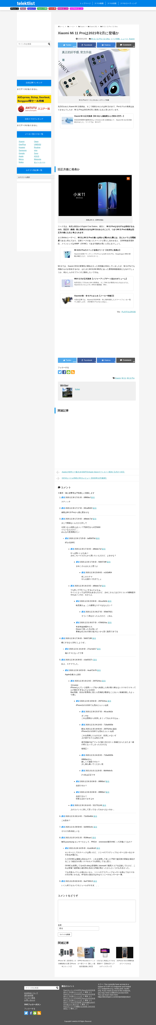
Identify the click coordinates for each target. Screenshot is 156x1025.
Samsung (22, 150)
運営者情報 (28, 995)
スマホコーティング (128, 3)
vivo (35, 150)
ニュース (124, 39)
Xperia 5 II (31, 9)
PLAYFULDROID (129, 312)
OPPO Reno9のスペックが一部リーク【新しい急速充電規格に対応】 (86, 963)
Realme (37, 147)
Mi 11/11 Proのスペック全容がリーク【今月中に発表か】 (97, 250)
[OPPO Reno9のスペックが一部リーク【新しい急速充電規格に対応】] (86, 952)
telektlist (26, 3)
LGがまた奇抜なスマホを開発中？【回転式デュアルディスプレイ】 (106, 963)
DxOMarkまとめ (76, 8)
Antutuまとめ (63, 8)
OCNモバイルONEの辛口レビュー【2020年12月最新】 (84, 478)
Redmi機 (52, 8)
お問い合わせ (29, 1000)
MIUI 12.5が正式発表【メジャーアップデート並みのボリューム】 (101, 279)
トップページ (85, 3)
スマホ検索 (99, 3)
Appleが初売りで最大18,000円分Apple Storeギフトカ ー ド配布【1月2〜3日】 (93, 472)
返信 (93, 497)
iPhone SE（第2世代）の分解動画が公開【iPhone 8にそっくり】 (67, 963)
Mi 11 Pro (131, 378)
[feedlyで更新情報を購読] (68, 372)
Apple (21, 156)
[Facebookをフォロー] (64, 372)
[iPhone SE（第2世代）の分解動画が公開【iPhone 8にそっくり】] (67, 952)
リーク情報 (115, 39)
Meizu (21, 159)
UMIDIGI (37, 144)
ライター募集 (29, 998)
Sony (36, 153)
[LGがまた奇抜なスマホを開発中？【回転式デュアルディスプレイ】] (106, 952)
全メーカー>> (39, 162)
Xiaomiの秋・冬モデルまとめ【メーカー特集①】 (94, 296)
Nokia (21, 162)
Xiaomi (132, 39)
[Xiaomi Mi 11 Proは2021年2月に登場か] (106, 45)
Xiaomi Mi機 (42, 8)
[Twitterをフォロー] (60, 372)
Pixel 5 (23, 9)
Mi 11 (124, 378)
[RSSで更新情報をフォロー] (73, 372)
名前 (60, 925)
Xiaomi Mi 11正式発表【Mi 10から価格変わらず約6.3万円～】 (99, 116)
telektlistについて (31, 993)
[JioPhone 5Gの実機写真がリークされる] (125, 952)
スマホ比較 (111, 3)
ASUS (36, 156)
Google (22, 153)
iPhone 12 (14, 9)
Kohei (77, 389)
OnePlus (22, 144)
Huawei (22, 147)
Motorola (37, 159)
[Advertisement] (96, 17)
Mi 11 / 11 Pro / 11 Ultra (100, 39)
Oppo (36, 142)
